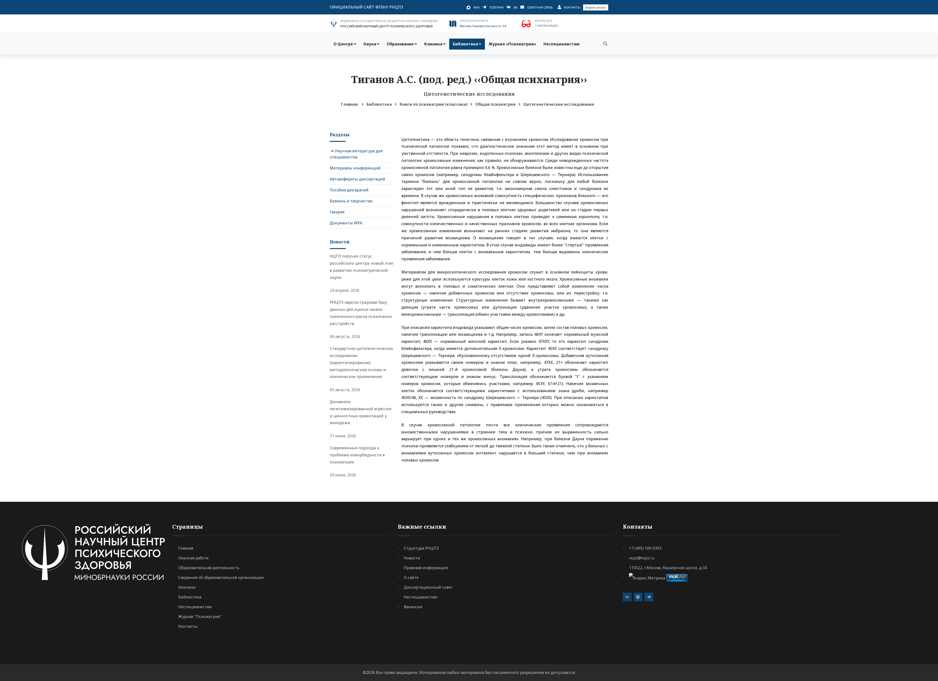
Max (476, 7)
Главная (349, 104)
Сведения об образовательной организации (221, 577)
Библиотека (465, 44)
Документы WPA (346, 223)
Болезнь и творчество (351, 201)
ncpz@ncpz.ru (641, 558)
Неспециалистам (561, 44)
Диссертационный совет (428, 587)
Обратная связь (540, 7)
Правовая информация (426, 567)
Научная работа (193, 558)
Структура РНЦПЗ (421, 548)
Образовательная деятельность (208, 567)
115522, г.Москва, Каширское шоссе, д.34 (668, 567)
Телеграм (496, 7)
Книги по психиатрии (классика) (434, 104)
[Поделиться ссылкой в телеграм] (648, 597)
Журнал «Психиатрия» (512, 44)
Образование (400, 44)
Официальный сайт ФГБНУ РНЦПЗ (366, 7)
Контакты (572, 7)
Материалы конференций (355, 168)
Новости (412, 558)
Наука (369, 44)
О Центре (343, 44)
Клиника (433, 44)
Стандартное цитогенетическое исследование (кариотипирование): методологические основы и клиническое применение (361, 362)
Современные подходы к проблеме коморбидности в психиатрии (357, 455)
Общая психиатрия (495, 104)
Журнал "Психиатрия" (200, 616)
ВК (515, 7)
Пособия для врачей (349, 190)
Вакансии (413, 606)
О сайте (411, 577)
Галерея (337, 212)
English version (596, 7)
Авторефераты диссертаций (357, 179)
